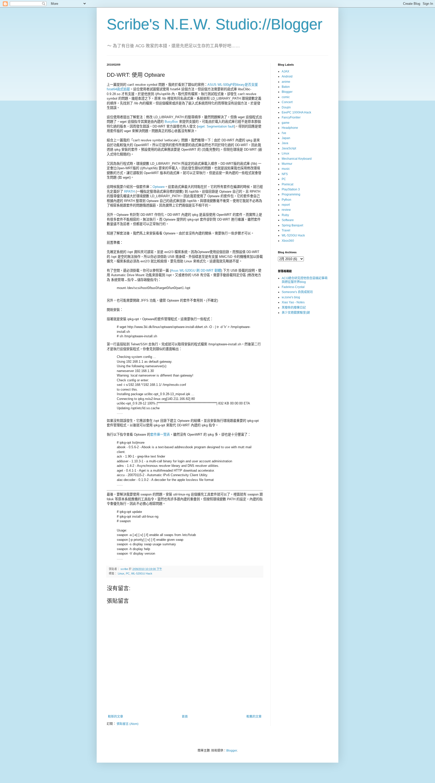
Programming (291, 194)
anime (286, 82)
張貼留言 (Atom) (127, 724)
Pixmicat (287, 184)
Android (287, 76)
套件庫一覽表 (160, 434)
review (286, 210)
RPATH (129, 191)
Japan (286, 138)
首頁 (185, 716)
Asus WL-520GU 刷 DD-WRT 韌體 (196, 270)
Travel (286, 230)
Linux (121, 573)
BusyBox (171, 121)
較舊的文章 (254, 716)
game (285, 123)
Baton (286, 87)
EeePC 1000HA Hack (296, 112)
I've (284, 133)
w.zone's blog (291, 297)
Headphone (290, 128)
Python (286, 199)
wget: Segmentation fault (216, 126)
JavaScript (289, 148)
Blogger (287, 92)
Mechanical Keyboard (297, 158)
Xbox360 (288, 240)
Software (288, 220)
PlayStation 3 (291, 189)
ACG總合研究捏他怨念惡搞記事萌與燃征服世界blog (305, 279)
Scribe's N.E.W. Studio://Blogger (214, 24)
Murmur (287, 164)
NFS (285, 174)
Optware (159, 187)
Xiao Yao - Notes (293, 302)
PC (128, 573)
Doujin (286, 107)
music (286, 169)
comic (286, 97)
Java (285, 143)
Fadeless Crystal (293, 287)
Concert (287, 102)
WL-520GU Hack (141, 573)
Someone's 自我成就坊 (297, 292)
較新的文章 (115, 716)
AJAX (285, 71)
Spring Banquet (292, 225)
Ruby (285, 215)
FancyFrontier (291, 117)
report (286, 205)
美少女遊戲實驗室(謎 (296, 312)
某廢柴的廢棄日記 (294, 307)
